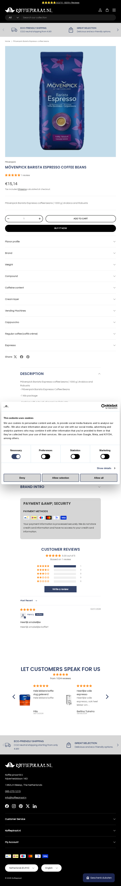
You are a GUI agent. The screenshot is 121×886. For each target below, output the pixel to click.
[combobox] (60, 18)
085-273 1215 (13, 791)
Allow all (99, 477)
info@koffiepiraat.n (15, 797)
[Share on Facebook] (21, 357)
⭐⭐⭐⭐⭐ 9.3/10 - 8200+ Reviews (60, 2)
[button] (107, 10)
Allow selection (60, 477)
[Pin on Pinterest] (28, 357)
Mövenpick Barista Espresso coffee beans (31, 41)
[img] (27, 609)
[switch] (45, 456)
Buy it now (60, 228)
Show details (104, 468)
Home (7, 41)
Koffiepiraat (17, 878)
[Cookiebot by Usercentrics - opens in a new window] (103, 406)
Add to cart (81, 218)
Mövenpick (10, 162)
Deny (22, 477)
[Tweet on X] (15, 357)
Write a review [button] (60, 589)
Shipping (22, 189)
